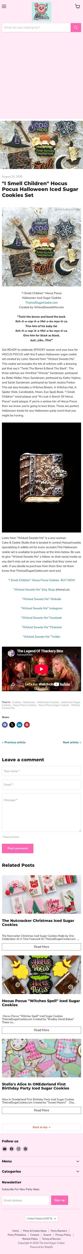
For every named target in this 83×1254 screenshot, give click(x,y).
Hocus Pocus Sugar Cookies (53, 705)
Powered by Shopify (41, 1247)
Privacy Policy (63, 1235)
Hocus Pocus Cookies (24, 705)
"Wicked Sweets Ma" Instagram (41, 608)
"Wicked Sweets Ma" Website (41, 599)
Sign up (59, 1200)
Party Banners (59, 1231)
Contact (34, 1235)
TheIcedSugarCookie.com (41, 303)
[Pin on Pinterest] (27, 725)
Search (47, 1235)
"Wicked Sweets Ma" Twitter (41, 637)
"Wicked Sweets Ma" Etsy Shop (34, 590)
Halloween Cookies (48, 702)
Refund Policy (30, 1239)
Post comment (18, 848)
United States (39, 1218)
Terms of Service (51, 1239)
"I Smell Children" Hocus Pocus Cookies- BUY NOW (41, 580)
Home (15, 1231)
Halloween (29, 702)
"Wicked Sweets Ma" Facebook (41, 618)
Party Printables (17, 1235)
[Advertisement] (41, 77)
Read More (41, 947)
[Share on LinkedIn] (19, 725)
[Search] (76, 27)
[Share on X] (12, 725)
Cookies (16, 702)
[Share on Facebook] (5, 725)
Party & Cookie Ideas (35, 1231)
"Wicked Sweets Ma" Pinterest (42, 627)
